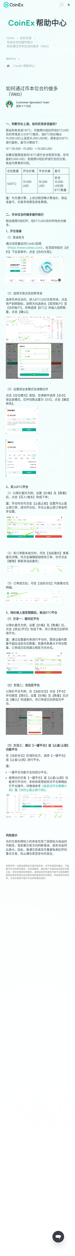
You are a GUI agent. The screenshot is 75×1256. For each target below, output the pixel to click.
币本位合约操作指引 (20, 42)
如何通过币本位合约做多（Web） (29, 46)
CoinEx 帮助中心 (24, 66)
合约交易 (25, 38)
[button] (61, 4)
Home (11, 38)
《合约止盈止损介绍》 (31, 790)
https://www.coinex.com (25, 248)
